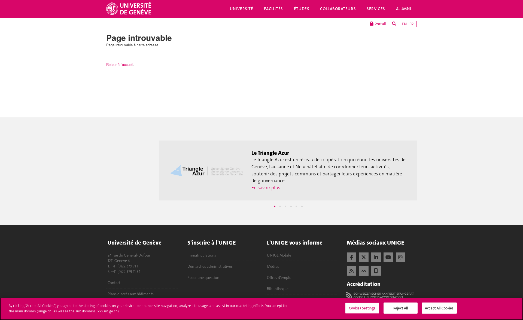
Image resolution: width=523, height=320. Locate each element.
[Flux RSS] (351, 270)
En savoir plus (265, 187)
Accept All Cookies (439, 308)
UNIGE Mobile (279, 255)
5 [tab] (296, 206)
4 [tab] (291, 206)
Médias (273, 266)
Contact (114, 282)
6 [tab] (302, 206)
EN (404, 24)
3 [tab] (285, 206)
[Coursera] (364, 270)
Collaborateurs (338, 8)
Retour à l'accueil (119, 64)
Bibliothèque (277, 288)
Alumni (403, 8)
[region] (261, 309)
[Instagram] (400, 256)
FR (411, 24)
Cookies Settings (362, 308)
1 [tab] (274, 206)
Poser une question (203, 277)
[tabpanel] (288, 170)
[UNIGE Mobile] (376, 270)
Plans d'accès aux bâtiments (131, 293)
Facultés (273, 8)
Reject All (400, 308)
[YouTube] (388, 256)
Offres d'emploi (280, 277)
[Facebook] (351, 256)
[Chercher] (394, 24)
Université (241, 8)
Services (376, 8)
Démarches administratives (210, 266)
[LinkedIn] (376, 256)
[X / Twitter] (364, 256)
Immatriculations (201, 255)
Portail (380, 24)
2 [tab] (280, 206)
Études (301, 8)
